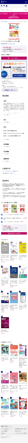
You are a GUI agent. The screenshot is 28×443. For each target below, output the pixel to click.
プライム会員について (6, 428)
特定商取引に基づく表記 (20, 428)
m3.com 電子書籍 (4, 21)
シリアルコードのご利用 (20, 433)
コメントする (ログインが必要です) (10, 171)
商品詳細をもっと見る (9, 90)
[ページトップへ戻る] (26, 441)
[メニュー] (26, 2)
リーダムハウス (12, 21)
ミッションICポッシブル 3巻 (11, 214)
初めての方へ (18, 431)
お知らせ (3, 433)
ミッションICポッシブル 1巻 (11, 221)
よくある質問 (4, 431)
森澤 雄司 (3, 43)
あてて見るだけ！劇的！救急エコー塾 (13, 219)
